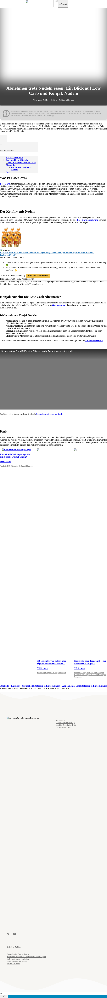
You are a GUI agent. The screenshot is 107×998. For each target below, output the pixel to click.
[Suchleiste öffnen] (56, 1)
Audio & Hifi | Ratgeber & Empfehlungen (16, 466)
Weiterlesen (5, 461)
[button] (1, 993)
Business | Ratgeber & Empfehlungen (51, 673)
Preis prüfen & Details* (38, 276)
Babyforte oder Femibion (18, 959)
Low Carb (5, 184)
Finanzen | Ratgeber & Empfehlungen (89, 673)
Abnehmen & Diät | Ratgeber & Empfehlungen (53, 100)
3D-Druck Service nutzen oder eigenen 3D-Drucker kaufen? (51, 662)
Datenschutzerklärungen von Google (49, 414)
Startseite (4, 686)
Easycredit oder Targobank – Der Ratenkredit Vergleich (90, 662)
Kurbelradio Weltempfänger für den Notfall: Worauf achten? (15, 455)
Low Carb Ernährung (87, 220)
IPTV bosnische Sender (17, 961)
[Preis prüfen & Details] (11, 247)
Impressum (60, 720)
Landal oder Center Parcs (18, 954)
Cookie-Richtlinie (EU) (66, 725)
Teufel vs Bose (13, 964)
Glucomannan (58, 305)
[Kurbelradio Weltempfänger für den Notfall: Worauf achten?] (16, 449)
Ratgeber (78, 677)
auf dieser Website (94, 340)
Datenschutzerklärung (65, 722)
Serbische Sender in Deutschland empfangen (26, 956)
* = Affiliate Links (63, 727)
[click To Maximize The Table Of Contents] (3, 138)
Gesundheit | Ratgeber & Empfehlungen (41, 686)
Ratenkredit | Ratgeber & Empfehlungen (90, 675)
